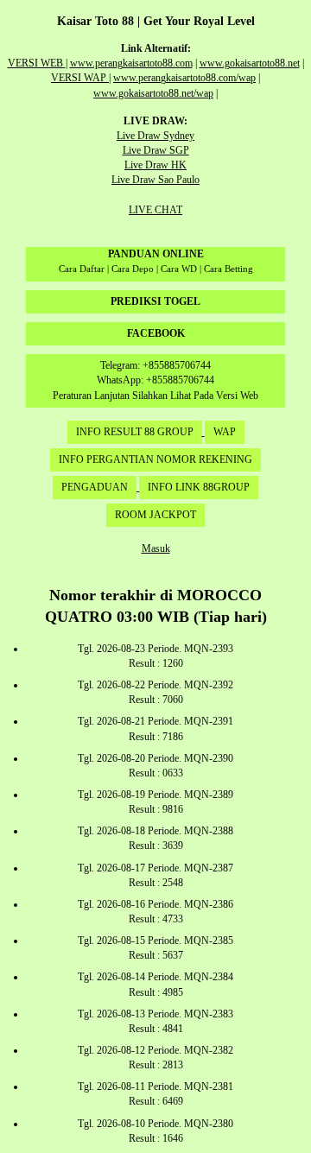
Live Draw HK (155, 165)
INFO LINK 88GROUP (199, 487)
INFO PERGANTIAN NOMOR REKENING (155, 459)
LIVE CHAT (155, 210)
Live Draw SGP (156, 150)
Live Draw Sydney (155, 136)
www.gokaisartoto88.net (250, 63)
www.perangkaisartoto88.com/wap (184, 78)
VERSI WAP (80, 78)
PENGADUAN (94, 487)
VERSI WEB (37, 63)
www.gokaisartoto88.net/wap (153, 93)
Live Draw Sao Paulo (155, 180)
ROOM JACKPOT (155, 515)
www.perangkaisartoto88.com (131, 63)
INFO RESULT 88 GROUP (135, 432)
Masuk (156, 548)
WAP (224, 432)
